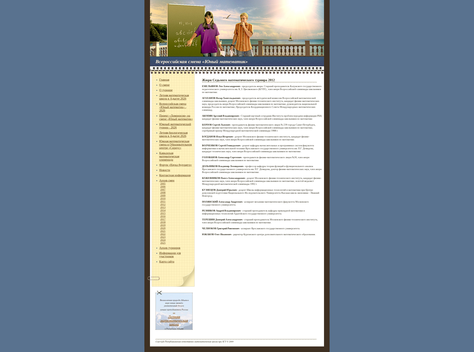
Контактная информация (175, 175)
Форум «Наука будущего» (175, 164)
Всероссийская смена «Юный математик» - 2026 (172, 107)
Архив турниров (169, 247)
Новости (164, 170)
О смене (164, 84)
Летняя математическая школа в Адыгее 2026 (174, 97)
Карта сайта (166, 261)
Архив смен (166, 180)
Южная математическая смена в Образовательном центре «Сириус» (175, 144)
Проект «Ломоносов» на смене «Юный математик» (176, 117)
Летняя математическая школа (174, 320)
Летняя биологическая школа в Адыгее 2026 (173, 134)
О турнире (166, 90)
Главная (164, 79)
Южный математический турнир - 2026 (175, 126)
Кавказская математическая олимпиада (169, 156)
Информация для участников (170, 254)
